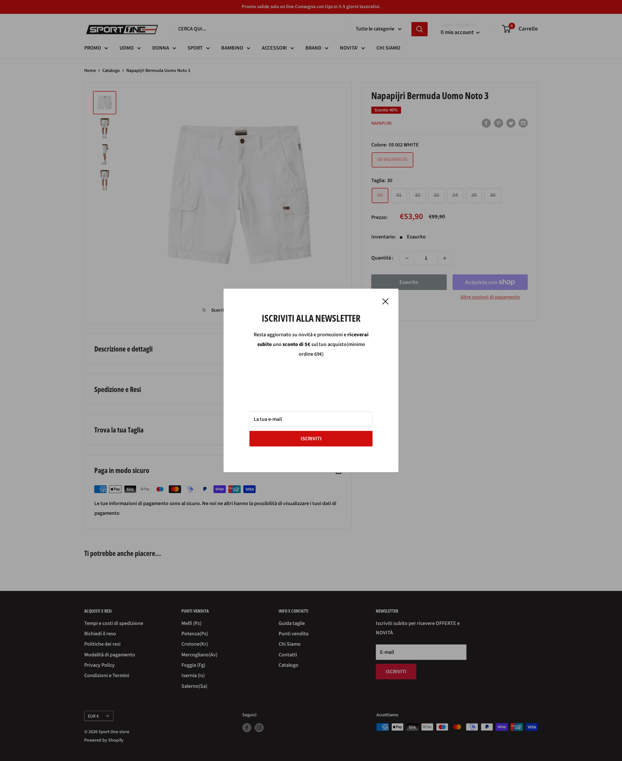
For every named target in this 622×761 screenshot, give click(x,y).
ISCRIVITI (311, 438)
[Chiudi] (385, 301)
